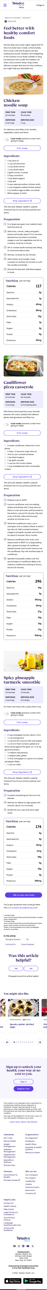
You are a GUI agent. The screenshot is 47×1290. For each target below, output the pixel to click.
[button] (5, 5)
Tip (27, 939)
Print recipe (22, 148)
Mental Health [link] (10, 1141)
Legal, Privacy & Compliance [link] (11, 1213)
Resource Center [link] (32, 1152)
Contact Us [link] (8, 1203)
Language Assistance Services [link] (12, 1224)
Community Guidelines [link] (9, 1229)
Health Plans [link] (30, 1144)
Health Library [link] (10, 1206)
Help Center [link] (9, 1209)
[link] (14, 1246)
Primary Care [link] (9, 1165)
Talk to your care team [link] (23, 895)
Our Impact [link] (30, 1178)
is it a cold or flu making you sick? (23, 907)
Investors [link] (29, 1193)
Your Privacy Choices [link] (9, 1219)
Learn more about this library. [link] (24, 1122)
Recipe (26, 18)
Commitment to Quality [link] (10, 1176)
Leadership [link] (30, 1181)
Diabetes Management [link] (9, 1150)
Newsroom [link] (30, 1190)
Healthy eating (12, 18)
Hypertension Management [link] (9, 1156)
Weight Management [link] (9, 1145)
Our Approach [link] (31, 1138)
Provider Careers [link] (11, 1180)
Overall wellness (27, 944)
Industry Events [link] (32, 1187)
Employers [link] (30, 1141)
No (31, 968)
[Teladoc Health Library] (18, 5)
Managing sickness (13, 939)
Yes (16, 968)
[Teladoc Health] (23, 1239)
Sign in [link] (41, 5)
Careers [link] (28, 1184)
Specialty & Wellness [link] (9, 1161)
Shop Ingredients (21, 201)
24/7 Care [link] (8, 1138)
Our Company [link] (31, 1175)
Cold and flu (11, 944)
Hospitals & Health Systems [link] (33, 1148)
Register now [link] (23, 1089)
